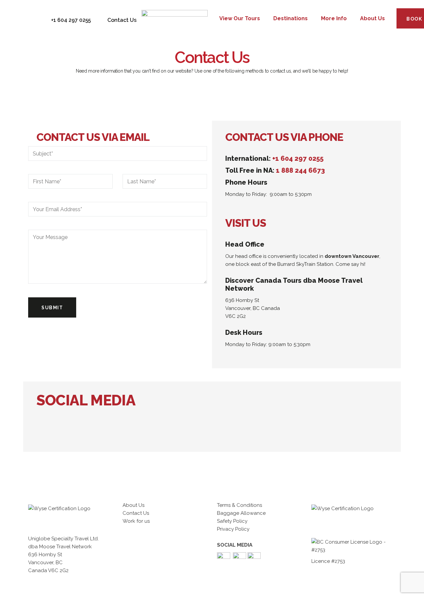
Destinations (290, 18)
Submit (52, 307)
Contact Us (136, 513)
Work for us (136, 521)
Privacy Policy (233, 529)
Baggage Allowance (241, 513)
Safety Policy (232, 521)
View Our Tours (239, 18)
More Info (334, 18)
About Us (372, 18)
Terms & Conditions (239, 505)
